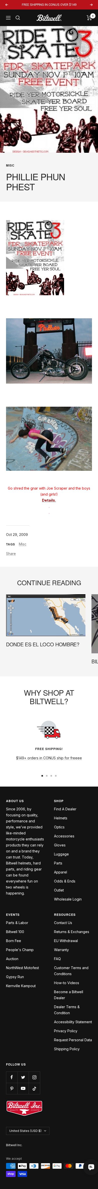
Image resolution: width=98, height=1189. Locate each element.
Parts (58, 863)
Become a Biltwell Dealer (68, 995)
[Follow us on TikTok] (34, 1088)
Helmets (60, 818)
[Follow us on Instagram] (34, 1077)
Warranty (61, 950)
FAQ (57, 959)
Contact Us (63, 923)
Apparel (60, 872)
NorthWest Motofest (22, 968)
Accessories (64, 836)
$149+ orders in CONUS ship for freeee (49, 758)
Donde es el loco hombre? (42, 644)
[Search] (18, 18)
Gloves (60, 845)
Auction (12, 959)
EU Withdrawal (66, 941)
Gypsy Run (15, 977)
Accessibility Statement (73, 1022)
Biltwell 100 (15, 932)
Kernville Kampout (21, 986)
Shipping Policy (67, 1049)
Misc (10, 165)
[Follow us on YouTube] (23, 1088)
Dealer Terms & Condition (67, 1010)
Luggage (61, 854)
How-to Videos (66, 983)
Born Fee (13, 941)
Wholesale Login (68, 899)
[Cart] (89, 17)
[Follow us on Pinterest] (11, 1088)
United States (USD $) (25, 1131)
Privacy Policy (65, 1031)
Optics (59, 827)
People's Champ (20, 950)
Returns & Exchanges (71, 932)
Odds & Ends (64, 881)
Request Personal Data (73, 1040)
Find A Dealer (65, 809)
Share (11, 553)
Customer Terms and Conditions (71, 971)
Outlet (59, 890)
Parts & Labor (17, 923)
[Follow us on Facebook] (11, 1077)
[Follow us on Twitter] (23, 1077)
